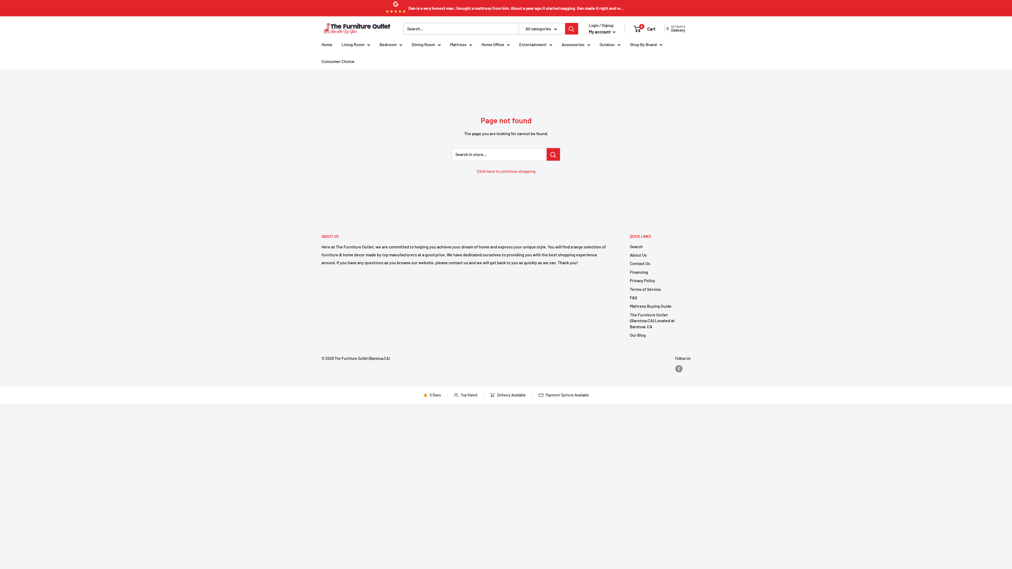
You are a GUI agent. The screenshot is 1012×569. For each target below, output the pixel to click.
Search (636, 246)
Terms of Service (645, 289)
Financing (639, 271)
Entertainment (533, 44)
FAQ (633, 297)
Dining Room (423, 44)
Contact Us (640, 263)
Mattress (458, 44)
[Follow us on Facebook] (679, 368)
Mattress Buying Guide (651, 305)
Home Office (492, 44)
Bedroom (388, 44)
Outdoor (607, 44)
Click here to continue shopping (506, 171)
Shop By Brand (643, 44)
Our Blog (638, 334)
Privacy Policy (642, 280)
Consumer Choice (338, 61)
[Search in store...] (553, 154)
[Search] (571, 29)
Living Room (353, 44)
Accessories (573, 44)
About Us (638, 254)
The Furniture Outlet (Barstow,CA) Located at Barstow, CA (652, 320)
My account (600, 31)
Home (327, 44)
